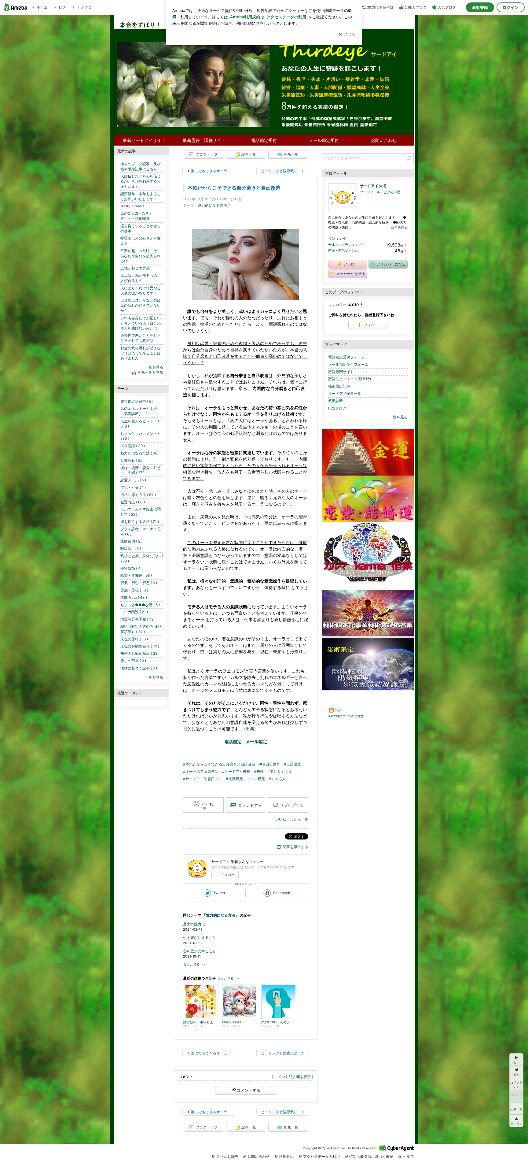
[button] (516, 1120)
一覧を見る (398, 417)
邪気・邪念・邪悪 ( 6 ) (138, 582)
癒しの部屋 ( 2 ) (133, 660)
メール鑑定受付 (324, 140)
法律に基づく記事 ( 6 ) (138, 668)
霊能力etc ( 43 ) (133, 597)
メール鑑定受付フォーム (348, 364)
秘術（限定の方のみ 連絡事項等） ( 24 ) (141, 629)
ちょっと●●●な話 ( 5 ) (140, 604)
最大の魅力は (194, 924)
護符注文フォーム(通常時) (349, 378)
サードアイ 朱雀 (373, 185)
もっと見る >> (194, 964)
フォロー (228, 875)
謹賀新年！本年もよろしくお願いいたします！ (140, 196)
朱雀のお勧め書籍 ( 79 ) (139, 646)
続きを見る (399, 227)
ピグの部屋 (391, 192)
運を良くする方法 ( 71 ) (139, 521)
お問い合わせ (384, 140)
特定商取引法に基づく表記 (371, 1156)
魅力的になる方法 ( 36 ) (140, 453)
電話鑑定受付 (264, 140)
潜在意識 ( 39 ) (132, 445)
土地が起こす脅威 (135, 268)
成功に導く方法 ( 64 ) (138, 494)
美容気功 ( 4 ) (131, 568)
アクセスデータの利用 (321, 1156)
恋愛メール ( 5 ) (133, 480)
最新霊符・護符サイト (204, 140)
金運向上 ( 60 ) (132, 502)
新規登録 (480, 7)
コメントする (248, 1090)
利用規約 (286, 1156)
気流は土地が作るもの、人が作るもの (140, 278)
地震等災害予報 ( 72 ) (138, 619)
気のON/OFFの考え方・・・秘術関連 (136, 216)
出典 (250, 728)
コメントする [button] (250, 805)
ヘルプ (408, 1156)
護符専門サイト (341, 371)
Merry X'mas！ (132, 206)
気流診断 (335, 400)
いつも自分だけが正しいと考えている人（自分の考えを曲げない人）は (140, 323)
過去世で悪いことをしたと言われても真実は (140, 338)
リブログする (292, 804)
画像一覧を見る (150, 372)
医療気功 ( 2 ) (131, 541)
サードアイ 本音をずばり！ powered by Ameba (264, 67)
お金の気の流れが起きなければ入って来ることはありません (140, 353)
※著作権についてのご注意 (346, 716)
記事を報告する (295, 846)
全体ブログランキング (345, 245)
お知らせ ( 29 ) (132, 460)
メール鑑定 (256, 741)
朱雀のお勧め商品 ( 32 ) (140, 653)
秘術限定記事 (339, 386)
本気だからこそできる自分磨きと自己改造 (234, 188)
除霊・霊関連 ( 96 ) (136, 575)
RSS (338, 711)
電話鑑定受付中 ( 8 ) (136, 401)
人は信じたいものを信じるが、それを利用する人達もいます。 (140, 181)
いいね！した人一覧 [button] (291, 819)
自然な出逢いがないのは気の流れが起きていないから (140, 305)
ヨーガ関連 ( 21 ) (134, 612)
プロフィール (370, 192)
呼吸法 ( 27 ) (130, 548)
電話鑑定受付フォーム (346, 357)
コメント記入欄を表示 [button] (292, 1076)
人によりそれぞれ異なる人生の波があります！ (140, 290)
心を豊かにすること (199, 937)
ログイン (511, 7)
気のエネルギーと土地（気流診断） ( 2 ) (138, 411)
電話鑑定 (232, 741)
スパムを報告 (227, 1156)
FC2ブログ (337, 408)
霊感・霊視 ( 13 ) (134, 590)
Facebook (281, 893)
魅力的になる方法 (212, 205)
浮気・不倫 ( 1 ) (133, 487)
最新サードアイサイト (144, 140)
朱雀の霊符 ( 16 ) (134, 639)
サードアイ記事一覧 (344, 393)
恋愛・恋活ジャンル (343, 250)
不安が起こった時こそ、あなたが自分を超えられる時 (140, 255)
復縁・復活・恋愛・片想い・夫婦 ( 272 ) (140, 470)
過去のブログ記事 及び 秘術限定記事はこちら (142, 166)
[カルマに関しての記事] (368, 582)
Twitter (219, 893)
